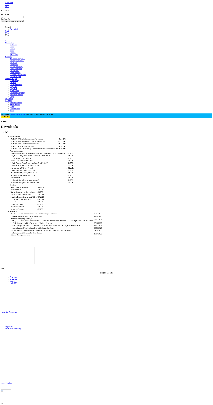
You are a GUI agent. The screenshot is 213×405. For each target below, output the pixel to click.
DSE (7, 7)
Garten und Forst (16, 69)
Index (12, 51)
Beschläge (13, 63)
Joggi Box (13, 87)
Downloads (9, 99)
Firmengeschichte (16, 103)
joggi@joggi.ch (6, 383)
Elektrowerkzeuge (16, 67)
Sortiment (13, 45)
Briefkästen (14, 65)
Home (7, 41)
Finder (12, 47)
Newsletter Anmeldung (9, 312)
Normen (13, 53)
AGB (7, 5)
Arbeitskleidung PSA (17, 59)
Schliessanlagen (15, 77)
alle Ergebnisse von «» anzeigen (12, 21)
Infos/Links (14, 55)
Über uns (8, 101)
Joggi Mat (13, 89)
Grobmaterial (14, 71)
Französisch (14, 29)
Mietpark (13, 83)
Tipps (12, 97)
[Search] (2, 17)
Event (12, 111)
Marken (12, 49)
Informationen (15, 105)
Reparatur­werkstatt (16, 95)
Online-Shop (9, 43)
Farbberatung (14, 81)
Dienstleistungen (11, 79)
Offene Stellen (15, 109)
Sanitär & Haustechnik (18, 75)
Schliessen (5, 116)
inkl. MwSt (5, 15)
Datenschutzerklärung (17, 114)
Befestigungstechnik (17, 61)
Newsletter (9, 3)
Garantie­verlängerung (17, 93)
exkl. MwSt (5, 10)
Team (12, 107)
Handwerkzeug (15, 73)
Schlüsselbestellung (16, 85)
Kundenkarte (14, 91)
